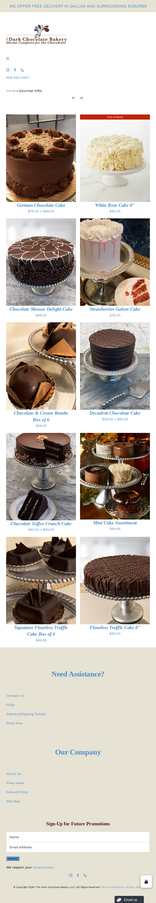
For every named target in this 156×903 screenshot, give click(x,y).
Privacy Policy (135, 887)
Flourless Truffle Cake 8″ (115, 627)
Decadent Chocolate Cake (114, 413)
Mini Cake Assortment (115, 522)
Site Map (13, 801)
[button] (146, 881)
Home (10, 91)
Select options (31, 158)
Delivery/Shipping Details (26, 714)
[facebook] (15, 70)
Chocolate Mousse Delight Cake (41, 309)
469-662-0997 (17, 78)
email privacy (43, 867)
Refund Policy (17, 792)
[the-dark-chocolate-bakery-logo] (36, 26)
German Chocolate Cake (41, 205)
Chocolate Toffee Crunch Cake (41, 523)
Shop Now (14, 723)
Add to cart (31, 366)
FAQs (10, 705)
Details (57, 158)
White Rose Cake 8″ (115, 205)
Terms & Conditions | (114, 887)
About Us (13, 774)
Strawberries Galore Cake (115, 309)
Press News (15, 783)
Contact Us (15, 696)
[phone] (22, 70)
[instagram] (7, 70)
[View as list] (81, 98)
